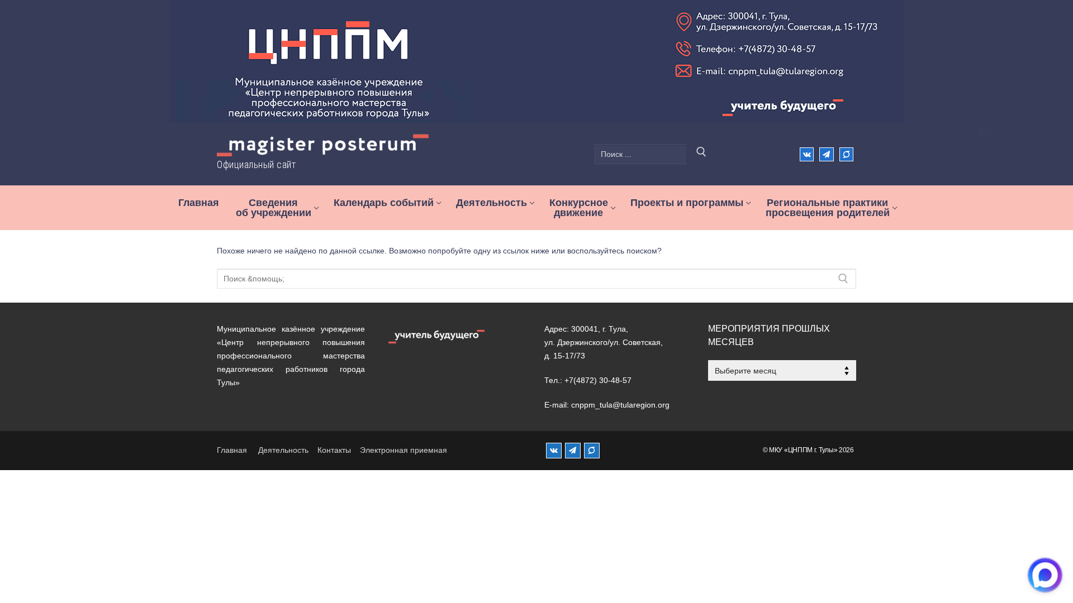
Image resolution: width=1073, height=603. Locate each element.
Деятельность (283, 450)
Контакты (334, 450)
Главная (232, 450)
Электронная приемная (403, 450)
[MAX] (592, 450)
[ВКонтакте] (807, 154)
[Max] (846, 154)
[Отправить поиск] (701, 154)
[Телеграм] (826, 154)
